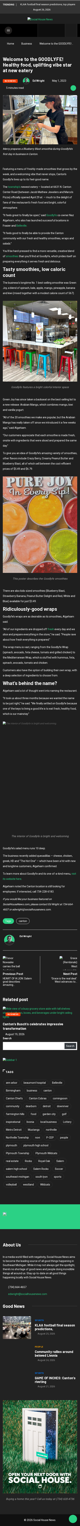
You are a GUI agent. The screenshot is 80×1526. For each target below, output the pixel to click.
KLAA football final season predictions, (55, 1327)
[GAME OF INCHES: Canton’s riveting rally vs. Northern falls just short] (17, 1380)
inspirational (13, 1121)
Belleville (21, 225)
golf (64, 1114)
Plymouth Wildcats (46, 1153)
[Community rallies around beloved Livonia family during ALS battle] (17, 1354)
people (64, 1137)
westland (28, 1184)
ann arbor (11, 1082)
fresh (51, 629)
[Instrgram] (54, 30)
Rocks (28, 1161)
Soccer (59, 1168)
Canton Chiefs (14, 1098)
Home (10, 43)
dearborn (31, 1106)
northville (51, 1129)
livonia (30, 1121)
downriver (63, 1106)
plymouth (11, 1145)
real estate (12, 1161)
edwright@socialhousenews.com (27, 1294)
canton (23, 921)
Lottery (67, 1121)
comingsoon (60, 1098)
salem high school (16, 1168)
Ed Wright (38, 80)
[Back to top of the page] (73, 1519)
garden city (49, 1114)
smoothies (12, 256)
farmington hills (15, 1114)
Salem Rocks (41, 1168)
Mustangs (34, 1129)
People (39, 1347)
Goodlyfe (51, 215)
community (12, 1106)
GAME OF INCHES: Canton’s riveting (55, 1380)
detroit (47, 1106)
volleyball (11, 1184)
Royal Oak (44, 1161)
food (33, 1114)
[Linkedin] (60, 30)
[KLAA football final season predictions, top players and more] (17, 1327)
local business (48, 1121)
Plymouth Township (17, 1153)
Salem (60, 1161)
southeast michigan (17, 1176)
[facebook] (43, 30)
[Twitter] (49, 30)
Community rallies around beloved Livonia (54, 1353)
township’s (14, 186)
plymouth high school (35, 1145)
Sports (39, 1320)
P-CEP (50, 1137)
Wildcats (45, 1184)
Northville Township (17, 1137)
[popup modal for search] (71, 30)
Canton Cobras (38, 1098)
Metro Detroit (14, 1129)
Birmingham (13, 1090)
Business (26, 43)
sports (57, 1176)
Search (7, 1038)
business (32, 1090)
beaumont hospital (35, 1082)
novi (37, 1137)
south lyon (42, 1176)
